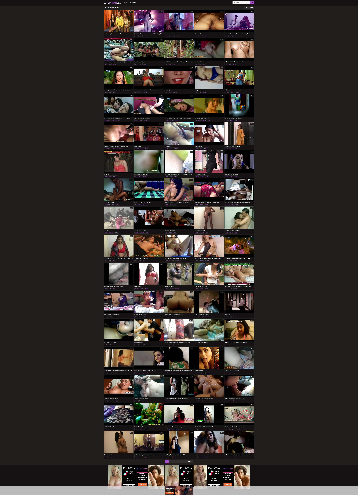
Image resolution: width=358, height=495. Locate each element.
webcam (178, 260)
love (231, 176)
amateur (206, 148)
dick (206, 232)
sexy (106, 36)
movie (235, 176)
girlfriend (145, 204)
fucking (114, 92)
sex (196, 36)
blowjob (117, 204)
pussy (227, 36)
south (148, 457)
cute (110, 260)
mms (227, 120)
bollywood (198, 120)
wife (237, 204)
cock (170, 148)
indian (114, 36)
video (204, 401)
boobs (236, 36)
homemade (147, 344)
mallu (136, 457)
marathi (204, 120)
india (136, 148)
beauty (204, 92)
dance (206, 204)
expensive (198, 373)
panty (140, 64)
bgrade (141, 148)
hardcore (107, 120)
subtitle (145, 92)
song (231, 429)
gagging (207, 260)
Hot (246, 7)
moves (202, 176)
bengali (137, 288)
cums (145, 120)
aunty (175, 176)
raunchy (237, 429)
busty (136, 120)
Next (188, 461)
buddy (146, 148)
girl (200, 92)
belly (171, 120)
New (251, 7)
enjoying (198, 344)
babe (231, 401)
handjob (202, 457)
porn (175, 204)
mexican (206, 429)
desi (141, 120)
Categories (132, 2)
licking (227, 92)
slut (140, 204)
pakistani (111, 232)
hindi (140, 92)
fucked (141, 401)
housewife (205, 36)
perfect (114, 64)
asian (201, 429)
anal (110, 36)
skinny (146, 401)
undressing (143, 457)
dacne (197, 176)
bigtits (172, 260)
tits (174, 64)
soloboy (176, 148)
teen (201, 148)
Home (125, 2)
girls (140, 36)
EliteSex (112, 2)
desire (110, 429)
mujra (116, 232)
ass (144, 260)
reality (235, 288)
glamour (171, 36)
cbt (110, 64)
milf (170, 457)
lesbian (171, 401)
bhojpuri (177, 120)
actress (142, 232)
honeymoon (173, 373)
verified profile (169, 429)
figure (231, 120)
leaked (236, 120)
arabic (144, 36)
